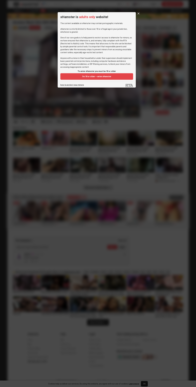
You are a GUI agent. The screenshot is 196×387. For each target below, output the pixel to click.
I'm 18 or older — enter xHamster (96, 76)
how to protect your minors (72, 85)
